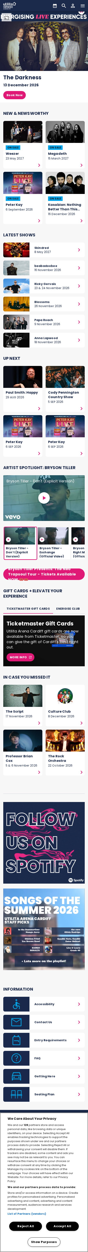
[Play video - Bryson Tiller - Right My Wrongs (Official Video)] (75, 539)
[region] (44, 1182)
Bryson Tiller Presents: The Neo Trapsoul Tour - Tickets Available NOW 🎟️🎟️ (42, 574)
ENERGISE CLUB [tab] (68, 609)
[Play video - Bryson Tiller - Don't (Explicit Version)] (44, 498)
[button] (72, 5)
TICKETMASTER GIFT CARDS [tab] (28, 609)
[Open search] (63, 5)
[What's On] (54, 5)
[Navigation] (82, 5)
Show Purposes (44, 1242)
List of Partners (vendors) (27, 1214)
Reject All (25, 1226)
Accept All (62, 1226)
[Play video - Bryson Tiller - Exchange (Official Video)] (41, 539)
